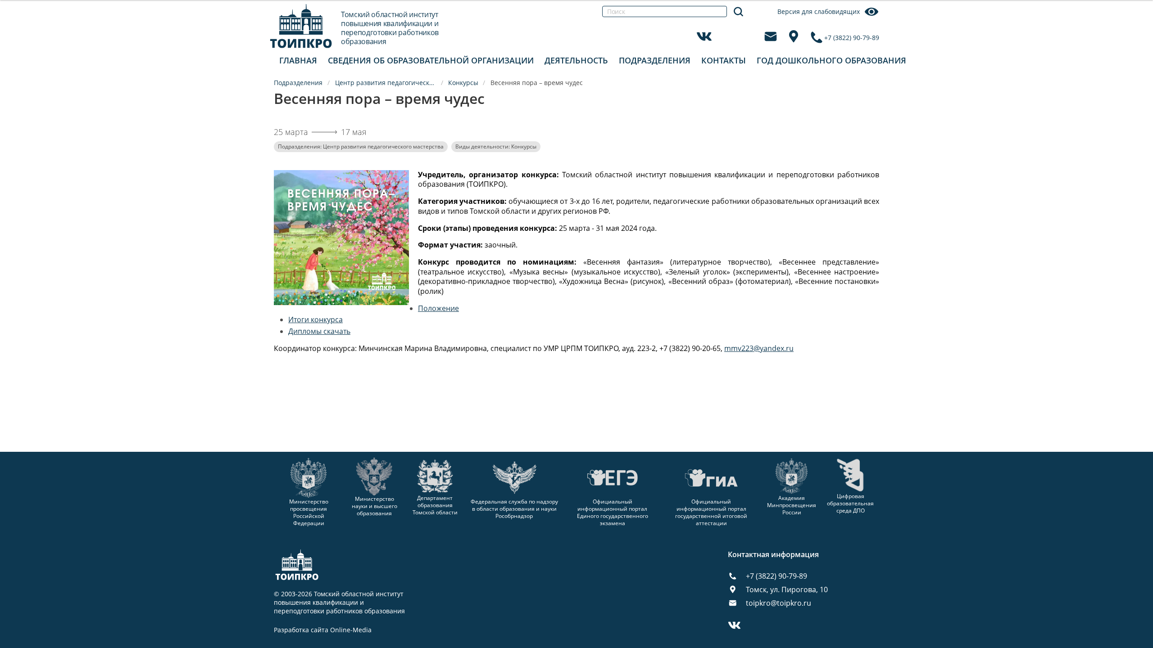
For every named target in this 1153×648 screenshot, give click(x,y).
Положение (438, 308)
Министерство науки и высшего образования (374, 506)
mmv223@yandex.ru (759, 348)
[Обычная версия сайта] (1135, 18)
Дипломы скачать (319, 331)
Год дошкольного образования (831, 60)
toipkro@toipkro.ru (778, 603)
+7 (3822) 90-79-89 (851, 37)
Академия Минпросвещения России (791, 505)
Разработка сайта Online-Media (323, 630)
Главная (298, 60)
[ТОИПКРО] (301, 26)
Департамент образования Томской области (435, 505)
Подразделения (654, 60)
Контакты (723, 60)
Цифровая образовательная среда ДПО (850, 503)
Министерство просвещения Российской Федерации (308, 512)
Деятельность (576, 60)
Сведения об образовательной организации (431, 60)
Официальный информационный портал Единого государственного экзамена (612, 512)
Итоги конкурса (315, 319)
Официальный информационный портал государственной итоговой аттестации (711, 512)
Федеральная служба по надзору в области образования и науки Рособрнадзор (514, 509)
